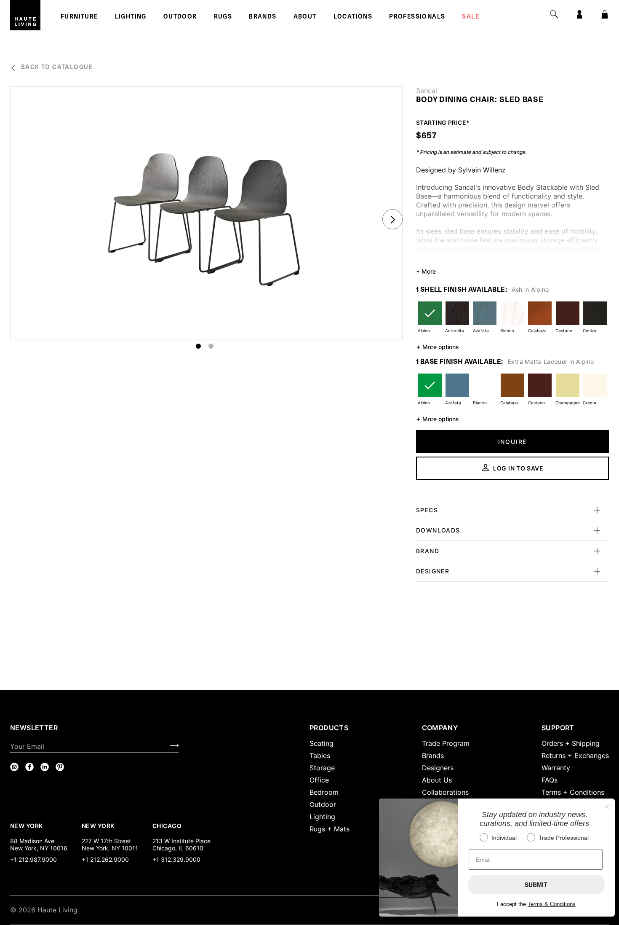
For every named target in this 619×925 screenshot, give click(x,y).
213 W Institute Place (181, 840)
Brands (262, 17)
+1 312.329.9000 (176, 859)
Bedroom (324, 792)
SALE (470, 17)
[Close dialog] (606, 806)
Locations (353, 17)
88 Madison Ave (32, 840)
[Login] (579, 14)
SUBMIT (536, 884)
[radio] (429, 318)
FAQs (550, 780)
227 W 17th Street (106, 840)
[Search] (554, 14)
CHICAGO (166, 825)
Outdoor (180, 17)
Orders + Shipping (571, 743)
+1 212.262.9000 (105, 859)
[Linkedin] (44, 767)
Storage (322, 768)
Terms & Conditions (552, 904)
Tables (320, 755)
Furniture (79, 17)
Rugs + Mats (330, 829)
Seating (322, 743)
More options (437, 346)
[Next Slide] (392, 219)
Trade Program (446, 743)
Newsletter (34, 727)
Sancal (426, 90)
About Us (437, 780)
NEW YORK (27, 825)
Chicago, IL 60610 (177, 848)
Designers (438, 768)
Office (319, 780)
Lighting (131, 17)
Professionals (417, 17)
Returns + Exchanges (575, 755)
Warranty (556, 768)
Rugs (223, 17)
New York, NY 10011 (110, 848)
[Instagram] (14, 767)
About (305, 17)
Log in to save (518, 468)
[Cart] (604, 14)
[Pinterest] (60, 767)
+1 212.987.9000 (33, 859)
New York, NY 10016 (38, 848)
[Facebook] (29, 767)
